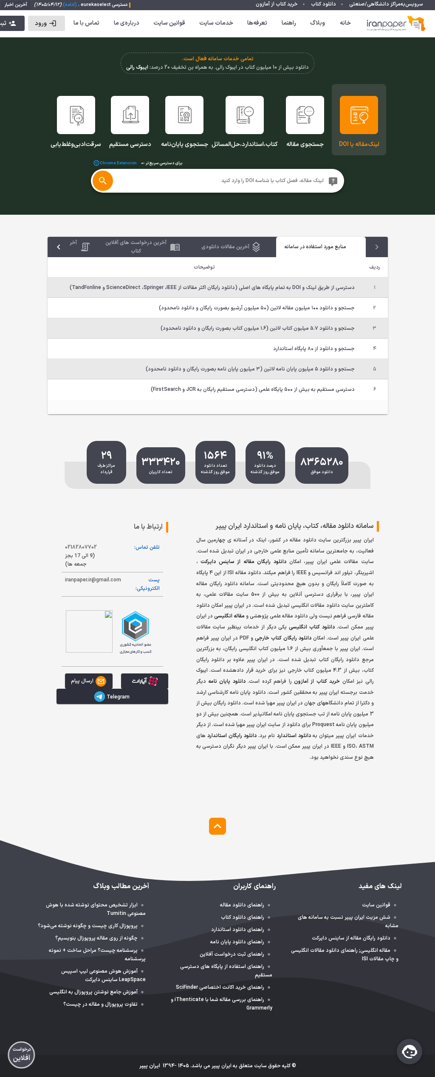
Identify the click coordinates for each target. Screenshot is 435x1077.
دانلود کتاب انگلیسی (312, 627)
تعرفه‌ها (257, 23)
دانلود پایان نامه (227, 681)
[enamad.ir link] (89, 631)
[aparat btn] (145, 681)
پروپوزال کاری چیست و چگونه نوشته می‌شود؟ (88, 926)
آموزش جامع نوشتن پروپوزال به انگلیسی (93, 992)
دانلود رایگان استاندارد (232, 736)
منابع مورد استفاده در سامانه (315, 247)
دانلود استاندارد (294, 736)
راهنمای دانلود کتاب (242, 917)
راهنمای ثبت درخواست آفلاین (232, 954)
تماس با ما (86, 23)
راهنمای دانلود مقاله (242, 905)
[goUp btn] (217, 826)
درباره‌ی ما (126, 23)
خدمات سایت (216, 23)
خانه (345, 23)
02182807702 (81, 556)
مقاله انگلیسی (229, 616)
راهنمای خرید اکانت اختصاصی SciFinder (220, 987)
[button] (46, 23)
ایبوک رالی (137, 67)
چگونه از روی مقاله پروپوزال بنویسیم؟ (96, 938)
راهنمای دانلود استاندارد (237, 930)
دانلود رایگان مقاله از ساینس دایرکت (243, 562)
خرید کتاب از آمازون (317, 681)
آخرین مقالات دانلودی (225, 247)
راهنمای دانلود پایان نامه (237, 942)
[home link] (396, 23)
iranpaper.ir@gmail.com (93, 580)
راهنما (289, 23)
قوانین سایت (169, 23)
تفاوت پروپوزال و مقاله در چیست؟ (100, 1004)
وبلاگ (317, 23)
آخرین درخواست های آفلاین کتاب (136, 247)
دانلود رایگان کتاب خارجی (283, 638)
